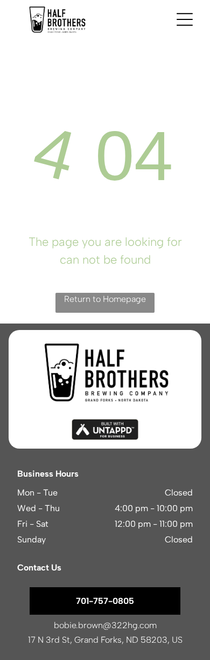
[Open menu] (185, 19)
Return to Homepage (105, 299)
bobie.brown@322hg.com (105, 625)
